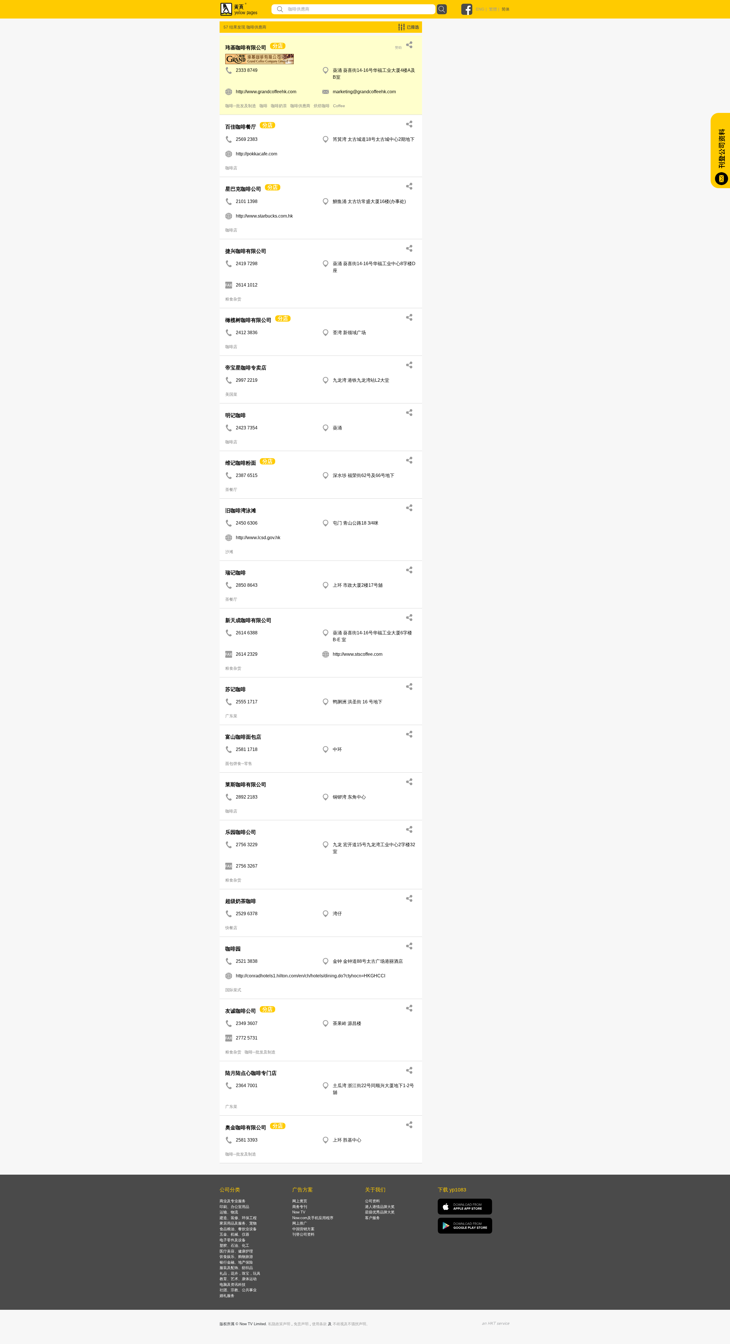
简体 (506, 9)
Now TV (298, 1212)
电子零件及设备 (233, 1240)
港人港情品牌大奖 (380, 1207)
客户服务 (372, 1218)
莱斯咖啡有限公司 (245, 784)
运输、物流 (229, 1212)
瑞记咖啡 (235, 573)
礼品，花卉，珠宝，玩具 (240, 1273)
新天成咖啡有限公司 (248, 620)
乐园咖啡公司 (240, 832)
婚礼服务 (227, 1296)
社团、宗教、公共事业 (238, 1290)
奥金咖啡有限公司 (245, 1127)
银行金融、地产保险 (236, 1262)
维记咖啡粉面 (240, 463)
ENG (480, 9)
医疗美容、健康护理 (236, 1251)
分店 (278, 46)
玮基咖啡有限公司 (245, 47)
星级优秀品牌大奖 (380, 1212)
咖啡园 (233, 949)
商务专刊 (299, 1207)
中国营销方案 (303, 1229)
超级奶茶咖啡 (240, 901)
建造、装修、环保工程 (238, 1218)
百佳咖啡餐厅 (240, 127)
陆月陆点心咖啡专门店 (251, 1073)
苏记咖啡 (235, 689)
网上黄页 (299, 1201)
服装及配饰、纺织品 (236, 1268)
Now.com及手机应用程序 (312, 1218)
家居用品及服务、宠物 (238, 1223)
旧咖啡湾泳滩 (240, 510)
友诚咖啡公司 (240, 1011)
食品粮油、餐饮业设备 (238, 1229)
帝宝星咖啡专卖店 (245, 368)
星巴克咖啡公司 (243, 189)
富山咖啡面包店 (243, 737)
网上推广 (299, 1223)
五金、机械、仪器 (234, 1234)
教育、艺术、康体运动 (238, 1279)
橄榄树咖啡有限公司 (248, 320)
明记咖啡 (235, 415)
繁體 (493, 9)
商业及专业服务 (233, 1201)
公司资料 (372, 1201)
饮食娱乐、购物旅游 (236, 1256)
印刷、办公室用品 (234, 1207)
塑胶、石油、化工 (234, 1245)
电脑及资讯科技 (233, 1284)
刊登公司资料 (303, 1234)
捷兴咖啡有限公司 (245, 251)
